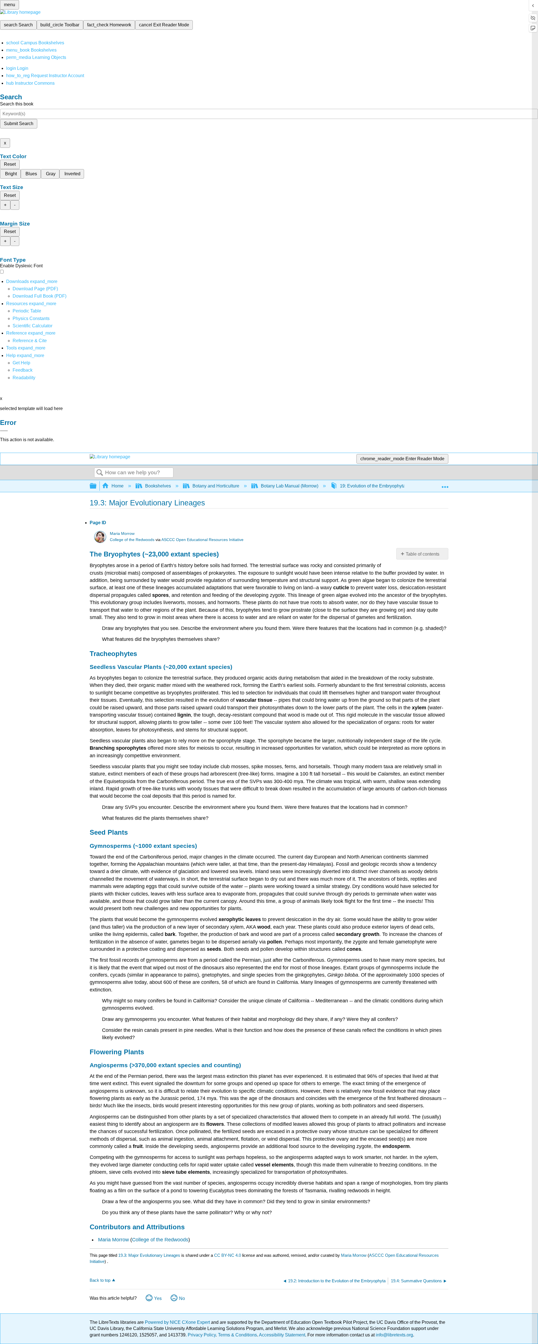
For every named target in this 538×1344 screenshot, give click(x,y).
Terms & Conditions (237, 1335)
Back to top (100, 1280)
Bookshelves (158, 486)
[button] (23, 370)
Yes (158, 1298)
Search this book (16, 104)
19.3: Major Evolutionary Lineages (149, 1255)
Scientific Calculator (32, 325)
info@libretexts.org (394, 1335)
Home (117, 486)
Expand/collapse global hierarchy (96, 486)
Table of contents (422, 554)
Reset (10, 164)
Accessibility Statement (282, 1335)
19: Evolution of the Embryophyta (373, 486)
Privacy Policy (202, 1335)
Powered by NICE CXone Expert (178, 1322)
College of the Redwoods (132, 540)
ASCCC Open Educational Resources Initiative (202, 540)
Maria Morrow (122, 533)
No (182, 1298)
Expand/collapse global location (445, 484)
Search (99, 473)
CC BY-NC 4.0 (227, 1255)
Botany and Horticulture (215, 486)
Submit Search (18, 123)
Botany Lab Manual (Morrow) (289, 486)
